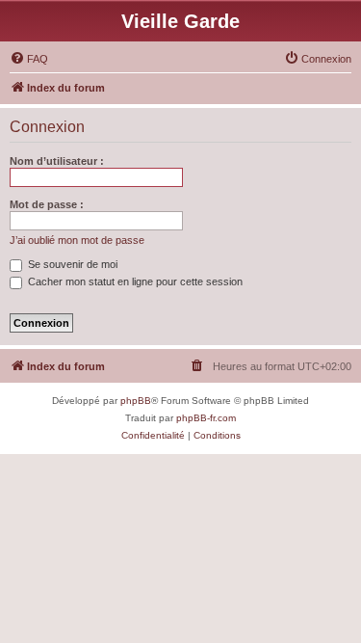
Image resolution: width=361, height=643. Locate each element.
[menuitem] (29, 58)
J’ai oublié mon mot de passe (77, 240)
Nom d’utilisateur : (57, 161)
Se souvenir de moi (71, 264)
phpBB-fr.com (206, 418)
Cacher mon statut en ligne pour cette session (134, 281)
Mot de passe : (47, 204)
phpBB (135, 400)
